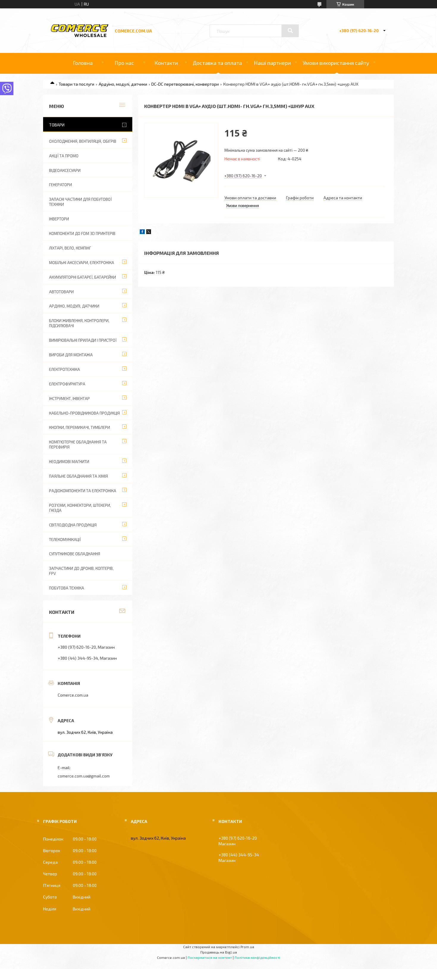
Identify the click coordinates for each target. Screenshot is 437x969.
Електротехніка (64, 369)
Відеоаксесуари (65, 170)
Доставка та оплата (217, 62)
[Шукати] (290, 30)
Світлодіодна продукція (73, 525)
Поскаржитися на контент (210, 957)
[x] (148, 232)
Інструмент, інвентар (69, 398)
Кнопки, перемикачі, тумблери (79, 427)
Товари (57, 124)
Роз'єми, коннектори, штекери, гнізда (80, 508)
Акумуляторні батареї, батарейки (82, 277)
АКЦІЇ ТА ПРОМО (63, 155)
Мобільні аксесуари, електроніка (81, 262)
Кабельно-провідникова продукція (84, 413)
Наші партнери (272, 62)
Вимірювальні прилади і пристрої (83, 340)
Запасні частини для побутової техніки (80, 202)
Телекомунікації (65, 539)
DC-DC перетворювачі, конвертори (185, 84)
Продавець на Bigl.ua (218, 952)
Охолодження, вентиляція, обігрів (82, 141)
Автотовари (61, 291)
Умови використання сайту (336, 62)
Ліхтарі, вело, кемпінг (70, 248)
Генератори (60, 184)
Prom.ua (247, 947)
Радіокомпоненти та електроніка (82, 490)
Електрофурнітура (67, 384)
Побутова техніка (66, 588)
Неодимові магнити (69, 461)
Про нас (124, 62)
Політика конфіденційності (257, 957)
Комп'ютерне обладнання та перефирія (78, 444)
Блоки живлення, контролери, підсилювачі (79, 323)
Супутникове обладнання (74, 553)
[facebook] (142, 232)
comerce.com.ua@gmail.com (84, 775)
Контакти (166, 62)
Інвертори (59, 219)
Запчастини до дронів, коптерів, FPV (81, 571)
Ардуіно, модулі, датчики (123, 84)
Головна (83, 62)
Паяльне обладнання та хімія (78, 476)
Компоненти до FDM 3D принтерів (82, 233)
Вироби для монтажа (71, 354)
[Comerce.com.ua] (79, 36)
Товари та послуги (76, 84)
